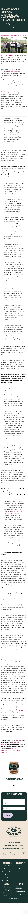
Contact (7, 884)
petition (19, 740)
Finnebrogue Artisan (7, 55)
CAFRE (21, 711)
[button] (2, 770)
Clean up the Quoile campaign (13, 92)
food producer (13, 71)
